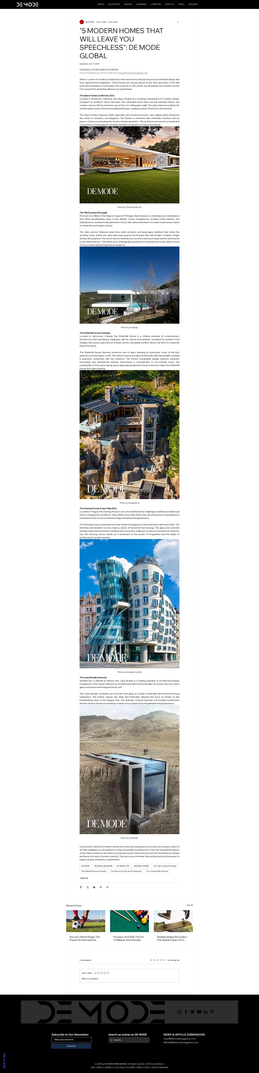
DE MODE (85, 866)
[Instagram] (179, 1012)
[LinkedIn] (206, 1012)
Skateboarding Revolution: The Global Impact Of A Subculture (172, 938)
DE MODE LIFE (123, 866)
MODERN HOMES (141, 866)
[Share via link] (100, 887)
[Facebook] (186, 1012)
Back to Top (4, 1061)
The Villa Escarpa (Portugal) (165, 866)
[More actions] (177, 22)
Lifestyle (84, 878)
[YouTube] (199, 1012)
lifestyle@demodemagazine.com (180, 1042)
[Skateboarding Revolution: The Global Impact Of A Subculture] (173, 921)
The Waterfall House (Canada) (93, 871)
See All (190, 905)
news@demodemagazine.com (179, 1038)
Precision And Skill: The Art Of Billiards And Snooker (128, 938)
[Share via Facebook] (81, 887)
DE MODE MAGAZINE (103, 866)
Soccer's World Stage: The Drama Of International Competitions (84, 938)
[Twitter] (192, 1012)
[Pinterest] (212, 1012)
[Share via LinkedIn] (94, 887)
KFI (148, 1064)
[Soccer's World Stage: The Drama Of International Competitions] (85, 921)
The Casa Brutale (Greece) (157, 871)
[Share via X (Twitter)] (87, 887)
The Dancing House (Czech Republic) (126, 871)
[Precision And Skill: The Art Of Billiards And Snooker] (129, 921)
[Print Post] (107, 887)
